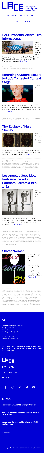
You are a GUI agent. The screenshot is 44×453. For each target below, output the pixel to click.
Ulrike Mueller (32, 304)
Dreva (6, 237)
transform (4, 169)
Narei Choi (21, 119)
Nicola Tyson (24, 300)
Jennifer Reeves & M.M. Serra (22, 297)
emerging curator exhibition (9, 163)
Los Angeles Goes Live (26, 238)
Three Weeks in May (12, 243)
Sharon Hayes (9, 303)
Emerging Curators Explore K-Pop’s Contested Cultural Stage (21, 78)
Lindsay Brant (21, 298)
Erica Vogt (16, 294)
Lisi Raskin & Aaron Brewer (32, 298)
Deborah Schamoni (7, 293)
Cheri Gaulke (18, 234)
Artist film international (15, 68)
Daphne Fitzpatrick (36, 291)
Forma (26, 68)
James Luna (30, 237)
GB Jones (38, 294)
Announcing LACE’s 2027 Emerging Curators (19, 405)
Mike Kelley (36, 238)
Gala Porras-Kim (19, 164)
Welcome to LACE (22, 7)
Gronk (24, 237)
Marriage (4, 300)
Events (10, 230)
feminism (33, 294)
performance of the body (8, 167)
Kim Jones (12, 238)
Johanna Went (6, 238)
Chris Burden (25, 234)
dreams (38, 161)
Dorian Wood (34, 235)
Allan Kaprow (15, 231)
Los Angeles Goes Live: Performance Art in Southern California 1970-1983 (20, 181)
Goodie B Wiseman (20, 295)
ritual (16, 167)
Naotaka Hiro (19, 166)
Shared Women (13, 251)
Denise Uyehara (26, 235)
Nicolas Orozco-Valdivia (30, 119)
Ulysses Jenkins (12, 244)
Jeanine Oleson (10, 297)
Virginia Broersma (28, 169)
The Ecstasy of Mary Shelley (31, 167)
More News (6, 432)
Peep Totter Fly (25, 240)
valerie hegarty (19, 169)
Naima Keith (14, 119)
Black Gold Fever (18, 232)
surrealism (20, 167)
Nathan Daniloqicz (27, 166)
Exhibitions (11, 160)
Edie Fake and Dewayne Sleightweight (28, 293)
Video (38, 304)
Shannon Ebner (31, 301)
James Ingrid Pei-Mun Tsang (32, 295)
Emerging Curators (29, 118)
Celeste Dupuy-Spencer (15, 291)
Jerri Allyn (35, 237)
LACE (10, 66)
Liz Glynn (18, 238)
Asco (20, 231)
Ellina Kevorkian (13, 237)
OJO (40, 238)
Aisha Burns (21, 290)
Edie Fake (14, 293)
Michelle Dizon (17, 300)
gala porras (12, 164)
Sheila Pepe (17, 303)
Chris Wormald (32, 161)
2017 (10, 161)
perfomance (10, 301)
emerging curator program (23, 163)
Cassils (23, 68)
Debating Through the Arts (14, 235)
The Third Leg (24, 304)
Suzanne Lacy (19, 241)
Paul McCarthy (17, 240)
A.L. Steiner (14, 290)
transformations (11, 169)
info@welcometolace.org (10, 338)
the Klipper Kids (28, 241)
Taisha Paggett (10, 304)
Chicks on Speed (26, 291)
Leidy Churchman (12, 298)
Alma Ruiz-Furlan (16, 118)
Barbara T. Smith (9, 232)
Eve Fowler (22, 294)
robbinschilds (24, 301)
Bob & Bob (25, 232)
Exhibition (20, 237)
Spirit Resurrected (11, 241)
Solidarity (31, 68)
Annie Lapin (15, 161)
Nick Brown (35, 166)
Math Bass (9, 300)
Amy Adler (27, 290)
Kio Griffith (26, 164)
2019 (10, 118)
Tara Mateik (17, 304)
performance (33, 240)
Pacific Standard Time (7, 240)
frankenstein (5, 164)
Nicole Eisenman (32, 300)
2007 (10, 290)
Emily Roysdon (10, 294)
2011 (10, 231)
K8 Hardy (32, 297)
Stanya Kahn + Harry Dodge (27, 303)
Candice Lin (22, 161)
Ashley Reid (33, 290)
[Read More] (23, 61)
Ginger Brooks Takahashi (8, 295)
